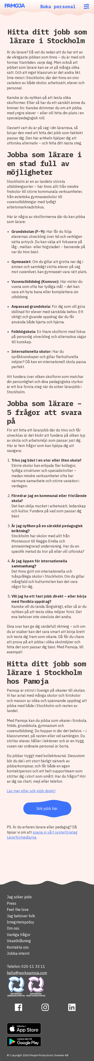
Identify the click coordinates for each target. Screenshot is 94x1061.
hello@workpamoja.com (27, 973)
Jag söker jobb (19, 897)
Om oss (13, 928)
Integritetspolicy (20, 922)
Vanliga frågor (18, 934)
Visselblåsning (19, 941)
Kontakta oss (18, 947)
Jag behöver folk (21, 916)
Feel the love (18, 909)
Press (11, 903)
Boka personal (58, 6)
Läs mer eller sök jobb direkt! (31, 791)
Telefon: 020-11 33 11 (26, 966)
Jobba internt (18, 953)
